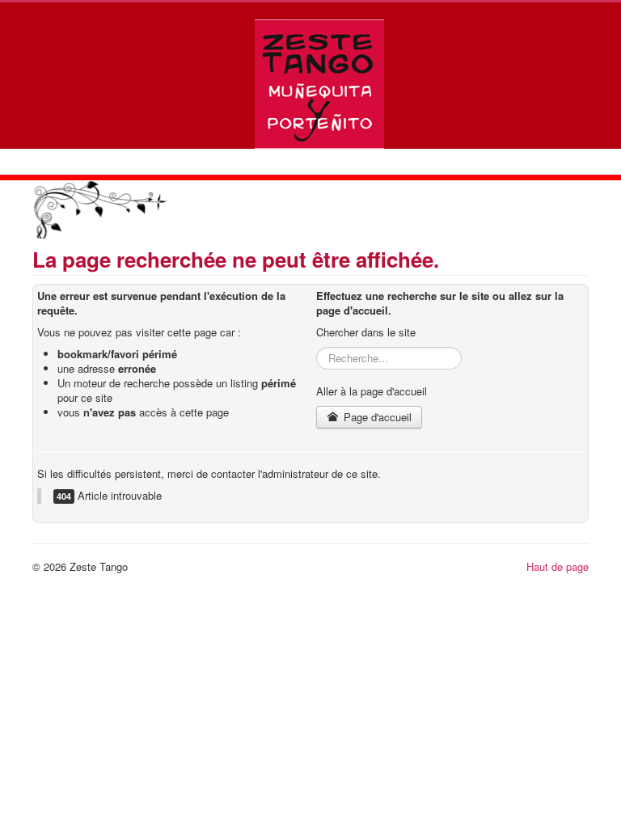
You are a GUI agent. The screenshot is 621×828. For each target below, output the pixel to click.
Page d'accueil (376, 417)
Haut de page (557, 566)
